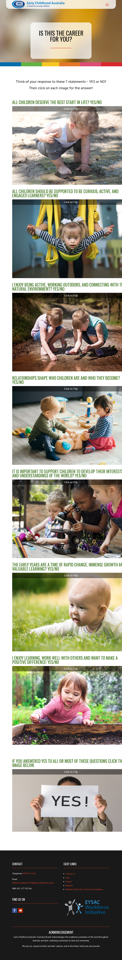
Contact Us (70, 873)
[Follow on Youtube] (20, 910)
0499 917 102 (29, 873)
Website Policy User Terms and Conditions (84, 889)
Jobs (68, 877)
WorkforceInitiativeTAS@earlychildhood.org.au (33, 882)
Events (69, 881)
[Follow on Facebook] (14, 910)
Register (69, 885)
